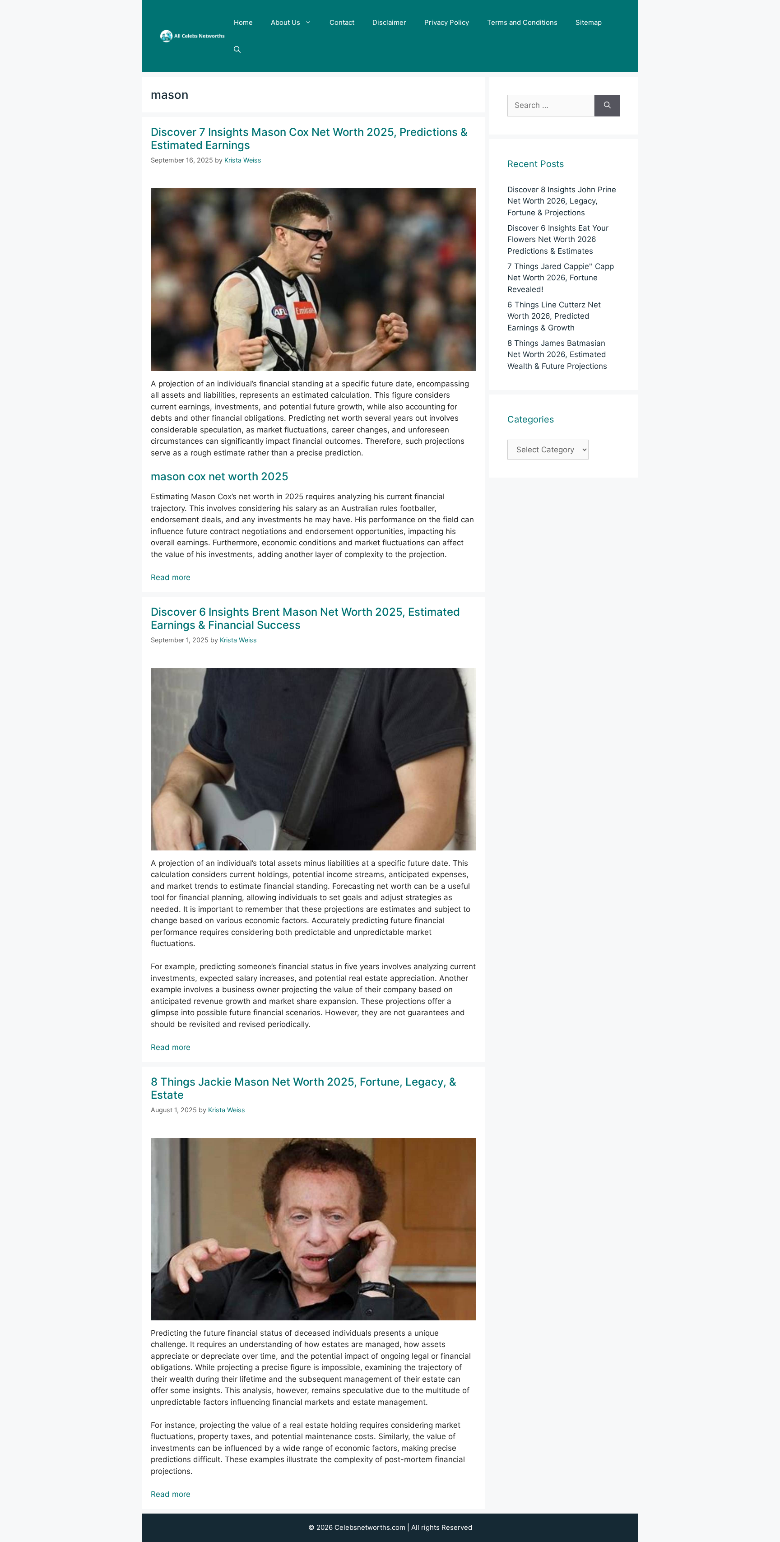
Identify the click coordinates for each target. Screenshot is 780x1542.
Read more (170, 577)
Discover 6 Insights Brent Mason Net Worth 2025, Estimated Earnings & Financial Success (305, 618)
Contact (342, 22)
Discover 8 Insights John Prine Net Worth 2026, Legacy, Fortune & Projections (561, 201)
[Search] (607, 105)
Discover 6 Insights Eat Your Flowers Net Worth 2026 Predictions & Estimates (557, 239)
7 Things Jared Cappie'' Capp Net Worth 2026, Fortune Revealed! (560, 278)
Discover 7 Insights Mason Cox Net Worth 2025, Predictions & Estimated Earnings (309, 138)
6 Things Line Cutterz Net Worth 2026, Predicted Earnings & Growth (554, 316)
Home (243, 22)
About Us (285, 22)
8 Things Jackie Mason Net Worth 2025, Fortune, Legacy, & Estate (303, 1088)
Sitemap (589, 22)
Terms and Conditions (522, 22)
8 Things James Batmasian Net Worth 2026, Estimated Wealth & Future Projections (557, 355)
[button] (237, 49)
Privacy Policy (446, 22)
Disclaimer (389, 22)
